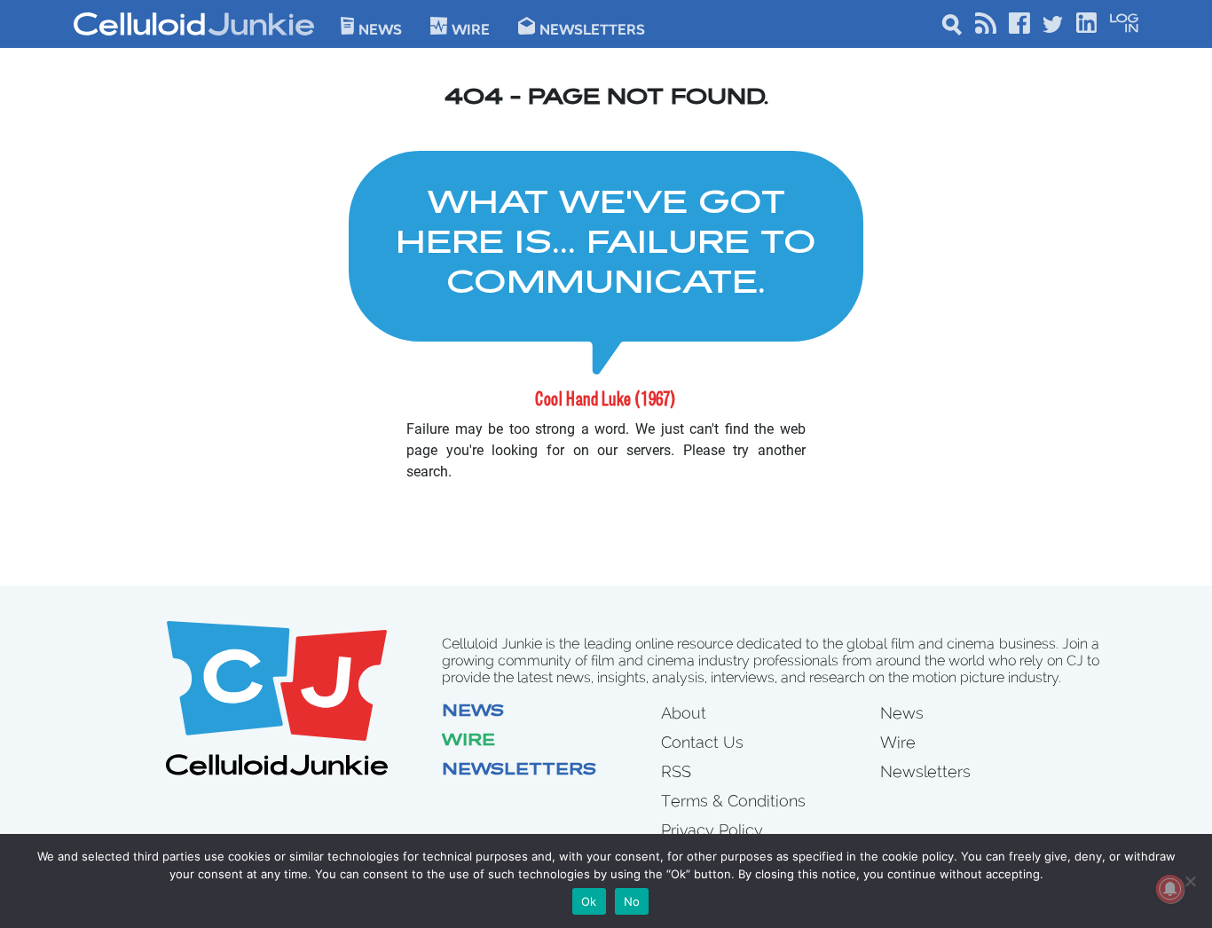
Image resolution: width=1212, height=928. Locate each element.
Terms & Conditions (733, 800)
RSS (676, 771)
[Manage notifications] (1170, 889)
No (632, 901)
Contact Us (702, 742)
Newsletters (592, 28)
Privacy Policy (712, 830)
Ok (589, 901)
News (380, 28)
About (683, 713)
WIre (471, 28)
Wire (468, 742)
